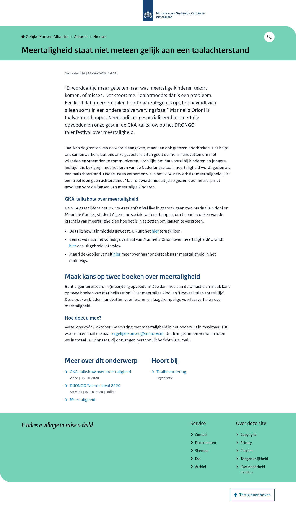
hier (155, 231)
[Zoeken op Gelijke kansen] (269, 37)
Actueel (81, 36)
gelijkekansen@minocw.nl (139, 333)
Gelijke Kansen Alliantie (47, 36)
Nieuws (99, 36)
